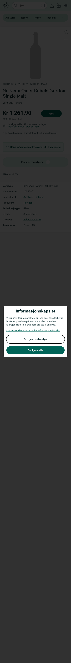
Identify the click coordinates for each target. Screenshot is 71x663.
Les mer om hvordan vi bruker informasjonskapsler (33, 330)
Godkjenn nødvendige (35, 339)
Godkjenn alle (35, 350)
